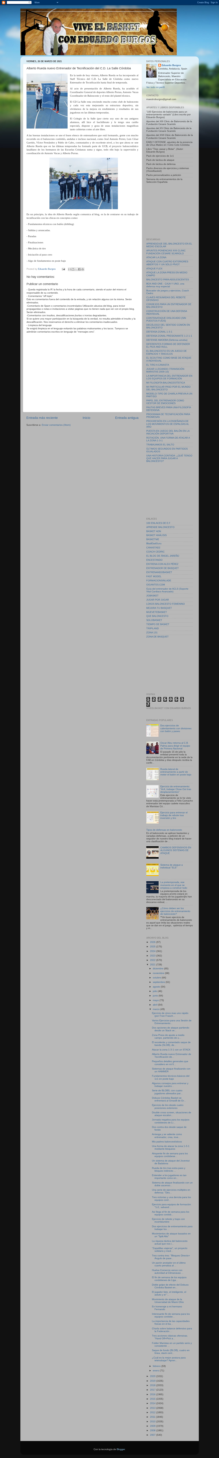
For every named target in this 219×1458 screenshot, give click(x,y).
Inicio (86, 418)
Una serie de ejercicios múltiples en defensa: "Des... (171, 1191)
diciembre (158, 968)
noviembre (159, 973)
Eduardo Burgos (171, 65)
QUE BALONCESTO (157, 616)
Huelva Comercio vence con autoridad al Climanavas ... (167, 1271)
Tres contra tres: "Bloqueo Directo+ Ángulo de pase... (171, 1257)
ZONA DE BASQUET (157, 636)
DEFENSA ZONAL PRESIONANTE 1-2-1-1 (169, 336)
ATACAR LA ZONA (156, 257)
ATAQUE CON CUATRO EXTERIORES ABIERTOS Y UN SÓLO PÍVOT (167, 263)
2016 (153, 1394)
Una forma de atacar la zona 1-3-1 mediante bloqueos (170, 1147)
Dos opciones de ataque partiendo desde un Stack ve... (170, 1029)
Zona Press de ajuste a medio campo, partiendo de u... (168, 1036)
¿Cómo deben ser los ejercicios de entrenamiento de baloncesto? (175, 911)
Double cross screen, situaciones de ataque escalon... (171, 1114)
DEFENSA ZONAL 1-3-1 (159, 331)
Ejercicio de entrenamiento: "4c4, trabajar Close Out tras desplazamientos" (175, 789)
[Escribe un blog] (73, 269)
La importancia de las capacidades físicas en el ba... (171, 1322)
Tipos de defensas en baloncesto (164, 830)
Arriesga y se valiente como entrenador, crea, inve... (167, 1135)
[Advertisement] (172, 210)
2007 (153, 1435)
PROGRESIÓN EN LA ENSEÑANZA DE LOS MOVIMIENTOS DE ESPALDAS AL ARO (167, 424)
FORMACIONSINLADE (158, 580)
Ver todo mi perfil (155, 87)
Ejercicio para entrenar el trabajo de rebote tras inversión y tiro (174, 815)
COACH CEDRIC (155, 551)
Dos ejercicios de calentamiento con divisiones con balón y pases (175, 728)
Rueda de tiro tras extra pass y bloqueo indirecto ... (168, 1169)
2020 (153, 1376)
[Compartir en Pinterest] (82, 269)
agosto (157, 986)
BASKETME (152, 539)
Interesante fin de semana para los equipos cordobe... (171, 1315)
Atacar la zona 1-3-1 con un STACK (171, 1049)
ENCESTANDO (154, 560)
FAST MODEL (154, 576)
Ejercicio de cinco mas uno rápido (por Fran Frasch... (170, 1014)
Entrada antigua (127, 418)
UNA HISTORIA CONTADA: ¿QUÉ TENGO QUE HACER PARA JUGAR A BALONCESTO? (169, 458)
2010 (153, 1421)
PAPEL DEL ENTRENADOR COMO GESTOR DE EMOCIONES (165, 402)
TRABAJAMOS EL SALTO (160, 444)
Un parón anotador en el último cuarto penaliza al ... (169, 1264)
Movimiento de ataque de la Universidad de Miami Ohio (168, 1300)
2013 (153, 1408)
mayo (156, 1000)
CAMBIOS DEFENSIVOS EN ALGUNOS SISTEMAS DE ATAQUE (175, 850)
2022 (153, 960)
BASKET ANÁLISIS (156, 535)
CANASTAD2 (153, 547)
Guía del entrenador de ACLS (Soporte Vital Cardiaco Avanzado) (167, 590)
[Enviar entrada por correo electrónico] (63, 269)
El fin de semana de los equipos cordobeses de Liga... (169, 1278)
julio (155, 991)
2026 (153, 942)
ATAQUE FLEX (154, 268)
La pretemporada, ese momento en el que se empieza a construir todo (173, 885)
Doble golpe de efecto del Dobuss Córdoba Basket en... (170, 1286)
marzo (156, 1009)
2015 (153, 1399)
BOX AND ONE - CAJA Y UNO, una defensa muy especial (165, 285)
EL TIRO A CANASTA (157, 365)
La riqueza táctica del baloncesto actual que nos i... (170, 1242)
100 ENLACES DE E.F (158, 523)
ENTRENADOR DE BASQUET (162, 568)
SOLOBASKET (154, 620)
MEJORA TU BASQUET (159, 608)
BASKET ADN (153, 531)
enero (156, 1370)
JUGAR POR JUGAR (157, 600)
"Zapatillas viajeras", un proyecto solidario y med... (169, 1249)
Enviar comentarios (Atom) (56, 425)
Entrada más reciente (42, 418)
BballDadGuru (154, 543)
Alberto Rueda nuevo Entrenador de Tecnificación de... (171, 1055)
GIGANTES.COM (155, 584)
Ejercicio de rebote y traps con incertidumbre (168, 1220)
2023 (153, 955)
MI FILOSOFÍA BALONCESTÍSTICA (165, 382)
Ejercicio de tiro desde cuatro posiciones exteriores (167, 1106)
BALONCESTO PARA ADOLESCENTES (167, 279)
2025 (153, 946)
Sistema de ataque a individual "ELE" (171, 866)
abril (155, 1004)
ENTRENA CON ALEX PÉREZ (162, 564)
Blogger (121, 1449)
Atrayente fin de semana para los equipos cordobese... (170, 1155)
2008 (153, 1430)
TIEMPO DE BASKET (157, 624)
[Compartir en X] (76, 269)
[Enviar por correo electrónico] (69, 269)
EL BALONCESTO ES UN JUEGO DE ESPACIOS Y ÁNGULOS (166, 352)
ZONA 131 (152, 632)
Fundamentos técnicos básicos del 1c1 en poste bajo (170, 1077)
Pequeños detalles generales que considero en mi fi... (170, 1062)
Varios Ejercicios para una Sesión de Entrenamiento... (171, 1022)
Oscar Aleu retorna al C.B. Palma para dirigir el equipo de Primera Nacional (175, 746)
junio (156, 995)
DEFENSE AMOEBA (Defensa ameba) (167, 340)
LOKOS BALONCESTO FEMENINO (165, 604)
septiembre (159, 982)
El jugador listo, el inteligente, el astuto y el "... (169, 1293)
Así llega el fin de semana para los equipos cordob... (170, 1213)
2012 (153, 1412)
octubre (157, 977)
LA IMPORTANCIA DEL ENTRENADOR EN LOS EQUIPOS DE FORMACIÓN (169, 377)
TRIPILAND (152, 628)
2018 (153, 1385)
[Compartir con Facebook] (79, 269)
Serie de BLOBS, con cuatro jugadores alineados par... (167, 1092)
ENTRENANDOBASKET (159, 572)
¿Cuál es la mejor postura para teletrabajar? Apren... (169, 1359)
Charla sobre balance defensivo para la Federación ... (172, 1330)
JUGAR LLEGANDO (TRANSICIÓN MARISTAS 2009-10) (165, 370)
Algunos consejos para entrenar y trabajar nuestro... (170, 1084)
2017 (153, 1390)
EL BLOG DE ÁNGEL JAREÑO (162, 556)
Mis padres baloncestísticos (167, 1141)
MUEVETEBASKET (156, 612)
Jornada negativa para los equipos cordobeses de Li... (170, 1121)
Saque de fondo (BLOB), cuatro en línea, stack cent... (171, 1351)
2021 (153, 964)
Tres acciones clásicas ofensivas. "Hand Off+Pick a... (170, 1337)
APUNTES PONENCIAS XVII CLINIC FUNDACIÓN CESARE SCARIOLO (166, 252)
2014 (153, 1403)
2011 (153, 1417)
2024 (153, 951)
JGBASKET (152, 595)
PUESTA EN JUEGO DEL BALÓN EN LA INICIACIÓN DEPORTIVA (167, 432)
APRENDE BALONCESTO (160, 527)
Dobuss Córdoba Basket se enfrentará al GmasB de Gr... (169, 1099)
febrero (157, 1366)
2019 (153, 1381)
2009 (153, 1426)
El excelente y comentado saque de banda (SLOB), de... (171, 1043)
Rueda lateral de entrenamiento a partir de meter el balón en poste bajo (175, 772)
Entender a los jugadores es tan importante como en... (169, 1176)
